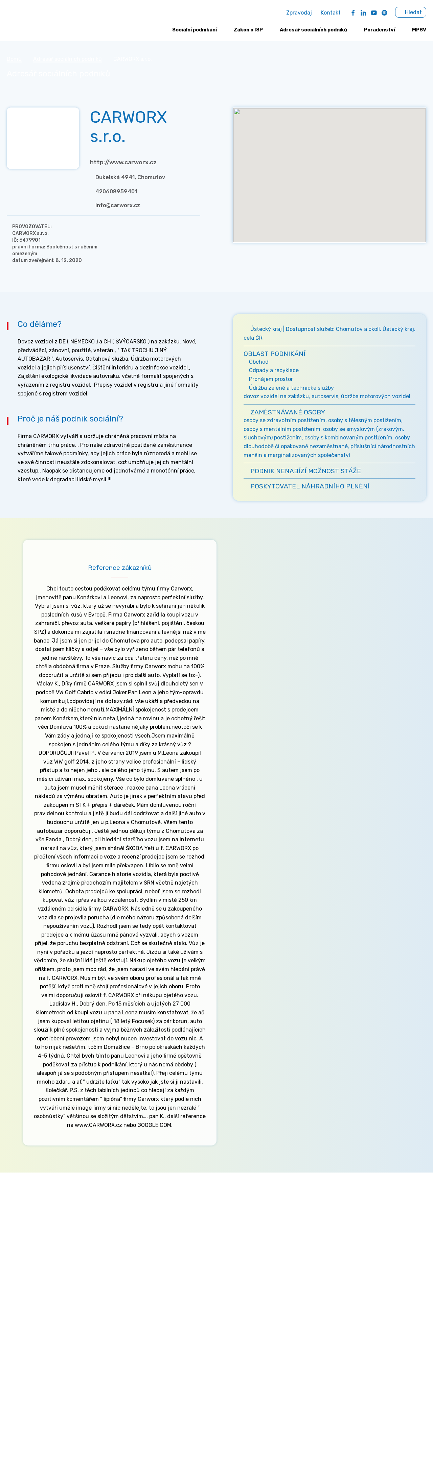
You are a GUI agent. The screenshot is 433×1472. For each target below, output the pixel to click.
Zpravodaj (299, 12)
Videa (301, 1259)
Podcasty (306, 1270)
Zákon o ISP (248, 30)
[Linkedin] (363, 13)
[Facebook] (353, 13)
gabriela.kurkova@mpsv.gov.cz (61, 1339)
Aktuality (305, 1227)
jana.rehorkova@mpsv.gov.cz (44, 1305)
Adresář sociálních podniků (313, 30)
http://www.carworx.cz (123, 162)
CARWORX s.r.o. (30, 233)
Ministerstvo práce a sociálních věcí (52, 1227)
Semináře (306, 1238)
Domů (14, 59)
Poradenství (379, 30)
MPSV (419, 30)
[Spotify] (384, 13)
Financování (176, 1259)
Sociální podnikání (194, 30)
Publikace (306, 1281)
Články (302, 1249)
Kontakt (331, 12)
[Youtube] (374, 13)
